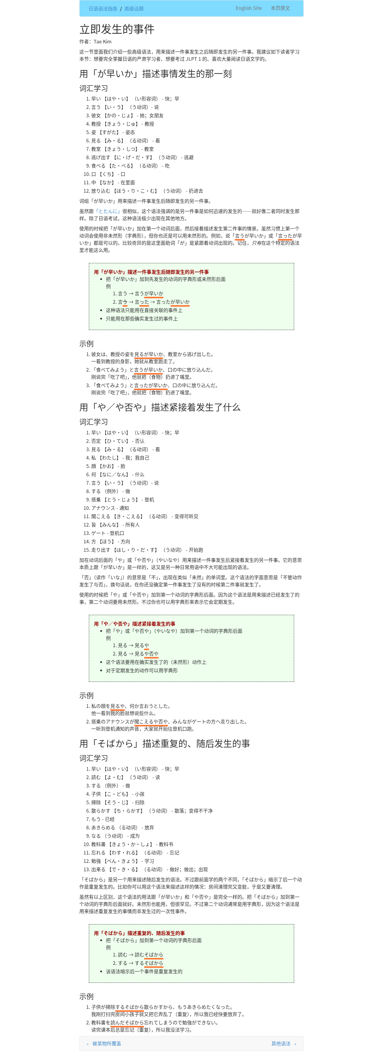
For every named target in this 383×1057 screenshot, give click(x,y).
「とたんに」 (108, 211)
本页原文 (280, 7)
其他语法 (281, 1043)
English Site (249, 7)
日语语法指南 (103, 8)
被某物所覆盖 (106, 1043)
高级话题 (134, 8)
